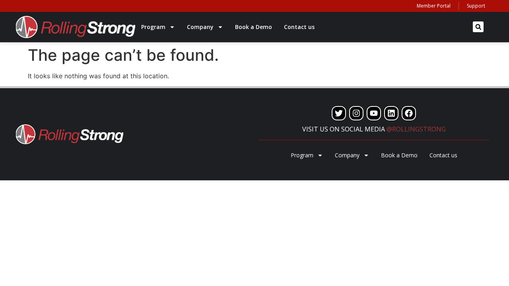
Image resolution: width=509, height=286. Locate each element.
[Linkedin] (391, 113)
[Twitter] (339, 113)
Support (476, 5)
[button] (478, 26)
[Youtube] (374, 113)
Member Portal (434, 5)
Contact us (299, 27)
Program (153, 27)
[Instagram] (356, 113)
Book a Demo (253, 27)
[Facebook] (409, 113)
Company (200, 27)
